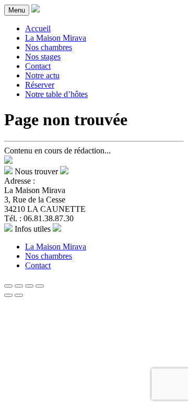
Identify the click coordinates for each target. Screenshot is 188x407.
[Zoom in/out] (40, 286)
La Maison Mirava (55, 37)
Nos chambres (48, 47)
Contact (38, 66)
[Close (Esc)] (8, 286)
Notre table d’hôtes (56, 94)
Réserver (39, 84)
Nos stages (43, 56)
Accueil (38, 28)
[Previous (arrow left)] (8, 295)
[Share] (19, 286)
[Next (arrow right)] (19, 295)
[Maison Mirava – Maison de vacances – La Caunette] (35, 9)
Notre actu (42, 75)
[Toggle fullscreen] (29, 286)
